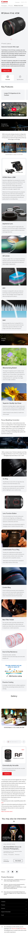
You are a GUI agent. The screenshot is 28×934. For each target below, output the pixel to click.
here (2, 802)
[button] (11, 39)
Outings (5, 854)
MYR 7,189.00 (7, 43)
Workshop (17, 854)
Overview (7, 79)
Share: (3, 872)
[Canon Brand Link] (4, 2)
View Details (18, 860)
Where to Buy (6, 70)
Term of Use (14, 928)
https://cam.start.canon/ (7, 811)
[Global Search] (23, 2)
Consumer (17, 2)
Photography (11, 854)
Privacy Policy (22, 928)
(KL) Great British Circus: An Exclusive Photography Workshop (12, 849)
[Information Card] (14, 755)
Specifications (20, 79)
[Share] (8, 872)
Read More (7, 773)
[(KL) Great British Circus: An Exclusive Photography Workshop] (13, 832)
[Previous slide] (4, 742)
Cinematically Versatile (10, 765)
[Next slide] (24, 742)
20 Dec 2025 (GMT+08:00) (9, 844)
